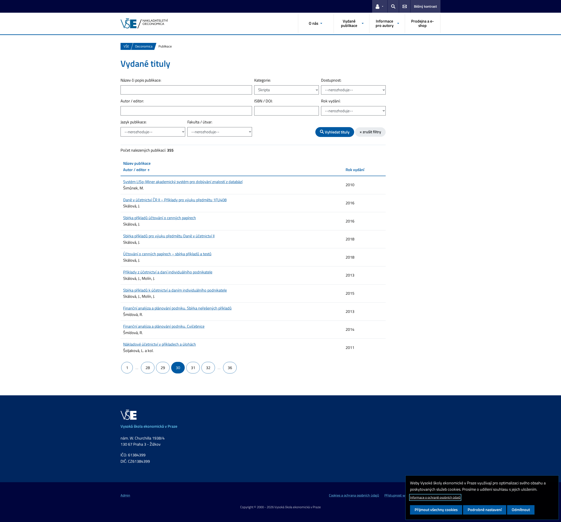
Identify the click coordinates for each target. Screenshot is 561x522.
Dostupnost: (331, 80)
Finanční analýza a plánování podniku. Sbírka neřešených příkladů (177, 308)
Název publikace (137, 163)
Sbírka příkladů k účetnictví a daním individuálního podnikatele (175, 290)
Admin (125, 495)
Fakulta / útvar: (199, 122)
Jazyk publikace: (134, 122)
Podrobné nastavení (485, 510)
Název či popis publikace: (141, 80)
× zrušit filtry (370, 132)
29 (163, 368)
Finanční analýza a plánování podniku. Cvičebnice (163, 326)
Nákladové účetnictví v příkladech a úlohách (159, 344)
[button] (379, 6)
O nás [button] (313, 23)
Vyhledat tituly (337, 132)
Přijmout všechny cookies (436, 510)
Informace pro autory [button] (385, 23)
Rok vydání (355, 170)
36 (230, 368)
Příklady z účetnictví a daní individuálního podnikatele (167, 272)
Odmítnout (521, 510)
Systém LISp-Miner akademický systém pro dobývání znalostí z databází (183, 182)
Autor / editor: (132, 101)
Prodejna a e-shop (422, 23)
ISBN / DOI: (263, 101)
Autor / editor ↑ (136, 170)
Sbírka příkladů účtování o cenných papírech (159, 218)
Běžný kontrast (425, 6)
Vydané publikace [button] (349, 23)
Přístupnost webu (397, 495)
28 (148, 368)
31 (193, 368)
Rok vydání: (331, 101)
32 (208, 368)
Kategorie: (262, 80)
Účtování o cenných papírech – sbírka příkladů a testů (167, 254)
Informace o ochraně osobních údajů (435, 497)
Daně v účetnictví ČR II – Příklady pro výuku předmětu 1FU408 (175, 200)
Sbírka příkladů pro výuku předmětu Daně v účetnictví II (169, 236)
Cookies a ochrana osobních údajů (354, 495)
